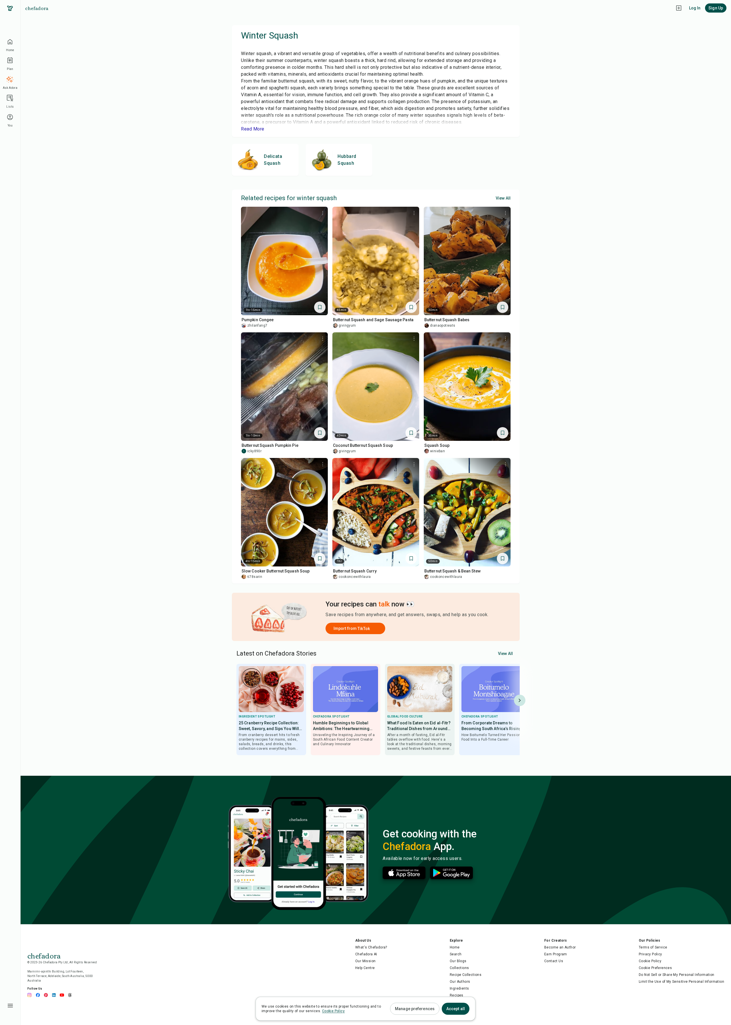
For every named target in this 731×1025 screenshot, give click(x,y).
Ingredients (459, 988)
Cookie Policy (650, 961)
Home (455, 947)
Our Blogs (458, 961)
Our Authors (460, 982)
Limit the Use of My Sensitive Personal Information (681, 982)
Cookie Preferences (655, 968)
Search (455, 954)
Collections (459, 968)
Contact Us (553, 961)
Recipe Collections (465, 975)
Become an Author (560, 947)
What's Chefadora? (371, 947)
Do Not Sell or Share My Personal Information (676, 975)
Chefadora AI (366, 954)
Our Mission (365, 961)
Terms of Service (653, 947)
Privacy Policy (650, 954)
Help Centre (365, 968)
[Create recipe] (678, 8)
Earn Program (555, 954)
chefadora (36, 8)
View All (503, 198)
